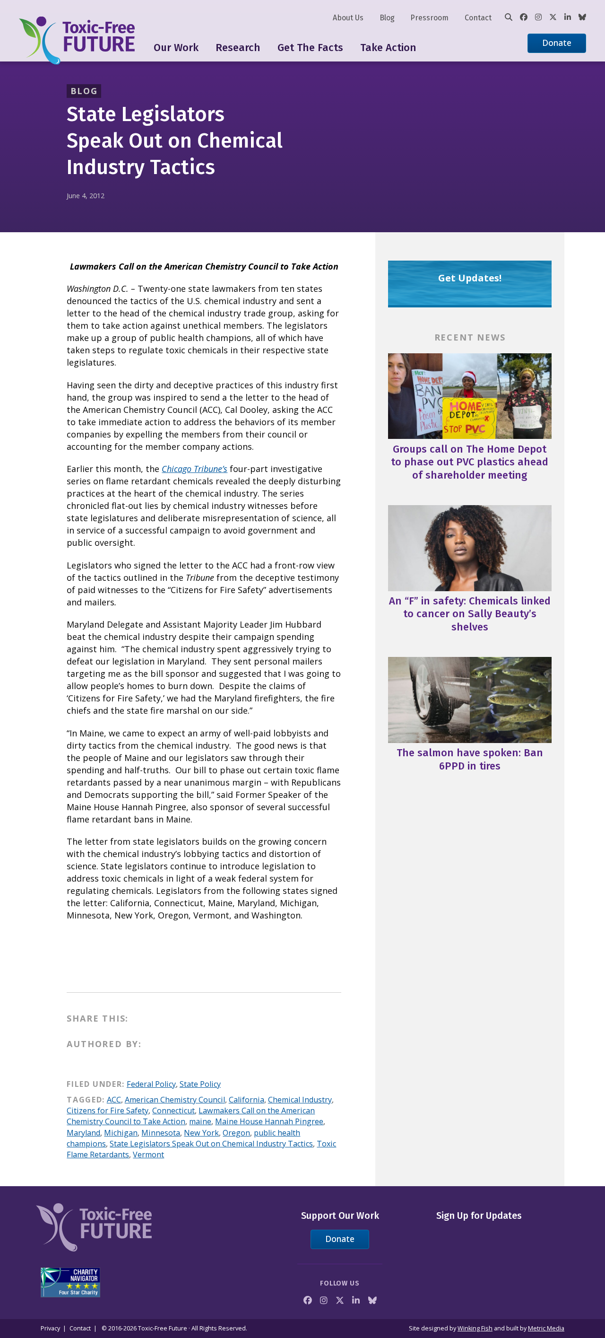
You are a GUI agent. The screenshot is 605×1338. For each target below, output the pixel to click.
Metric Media (546, 1328)
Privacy (50, 1328)
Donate (556, 42)
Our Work (176, 47)
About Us (348, 17)
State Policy (200, 1084)
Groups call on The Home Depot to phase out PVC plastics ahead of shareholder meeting (469, 462)
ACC (114, 1099)
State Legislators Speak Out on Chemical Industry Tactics (211, 1143)
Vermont (148, 1154)
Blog (387, 17)
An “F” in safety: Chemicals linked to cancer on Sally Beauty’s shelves (470, 614)
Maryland (83, 1133)
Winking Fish (475, 1328)
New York (201, 1133)
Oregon (236, 1133)
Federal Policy (151, 1084)
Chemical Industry (300, 1099)
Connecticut (173, 1110)
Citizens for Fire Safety (107, 1110)
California (246, 1099)
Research (238, 47)
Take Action (388, 47)
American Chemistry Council (175, 1099)
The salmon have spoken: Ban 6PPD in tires (470, 759)
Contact (478, 17)
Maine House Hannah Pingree (269, 1121)
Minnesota (160, 1133)
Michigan (121, 1133)
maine (200, 1121)
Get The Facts (310, 47)
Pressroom (429, 17)
